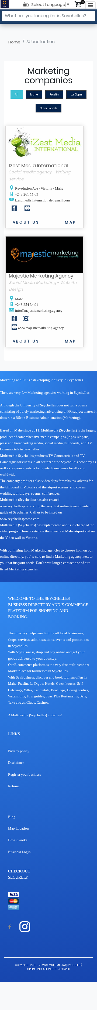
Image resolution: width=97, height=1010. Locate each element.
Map (70, 222)
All (16, 95)
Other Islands (48, 108)
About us (26, 222)
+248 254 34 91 (26, 305)
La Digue (76, 95)
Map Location (18, 828)
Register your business (24, 774)
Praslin (54, 95)
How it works (17, 840)
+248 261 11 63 (26, 194)
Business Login (19, 852)
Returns (13, 786)
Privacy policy (18, 751)
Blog (11, 817)
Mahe (34, 95)
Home (14, 42)
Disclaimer (16, 763)
